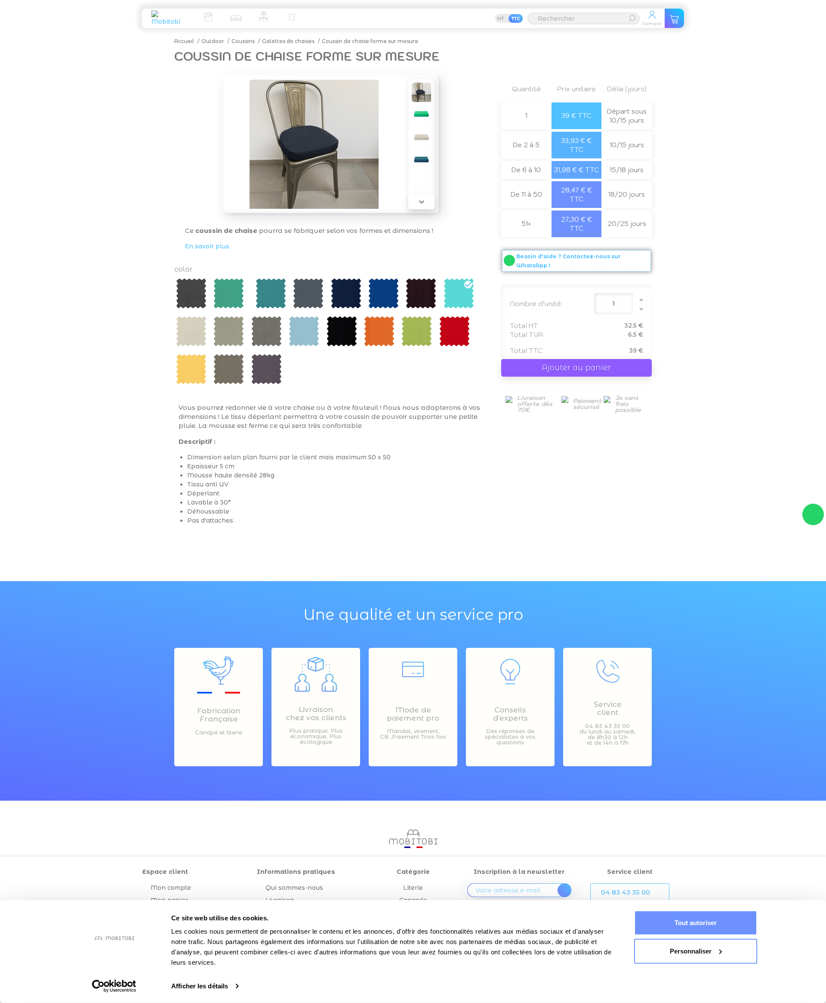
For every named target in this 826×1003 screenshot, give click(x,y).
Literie (413, 888)
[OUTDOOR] (263, 16)
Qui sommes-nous (294, 888)
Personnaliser (691, 950)
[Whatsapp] (813, 514)
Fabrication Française (218, 714)
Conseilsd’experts (510, 714)
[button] (629, 892)
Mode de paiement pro (413, 714)
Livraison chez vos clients (316, 713)
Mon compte (171, 888)
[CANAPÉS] (236, 16)
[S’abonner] (564, 890)
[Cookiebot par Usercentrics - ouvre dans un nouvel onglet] (114, 986)
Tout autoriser (696, 922)
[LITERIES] (208, 16)
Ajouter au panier (576, 367)
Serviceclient (608, 708)
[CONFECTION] (291, 16)
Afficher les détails (199, 986)
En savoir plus (207, 246)
